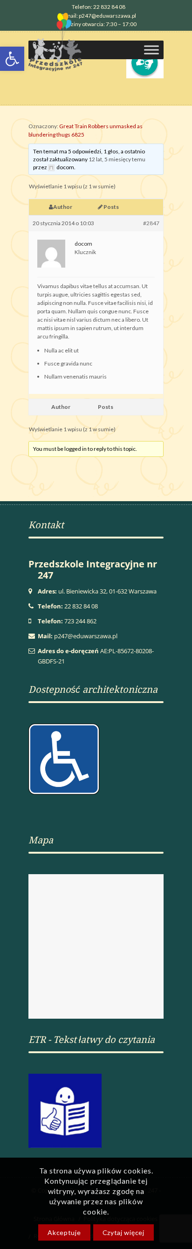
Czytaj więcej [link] (123, 1232)
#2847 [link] (151, 223)
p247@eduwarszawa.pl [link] (85, 636)
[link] (98, 6)
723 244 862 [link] (80, 621)
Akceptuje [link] (64, 1232)
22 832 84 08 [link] (81, 606)
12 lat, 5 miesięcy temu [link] (117, 159)
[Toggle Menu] (151, 49)
